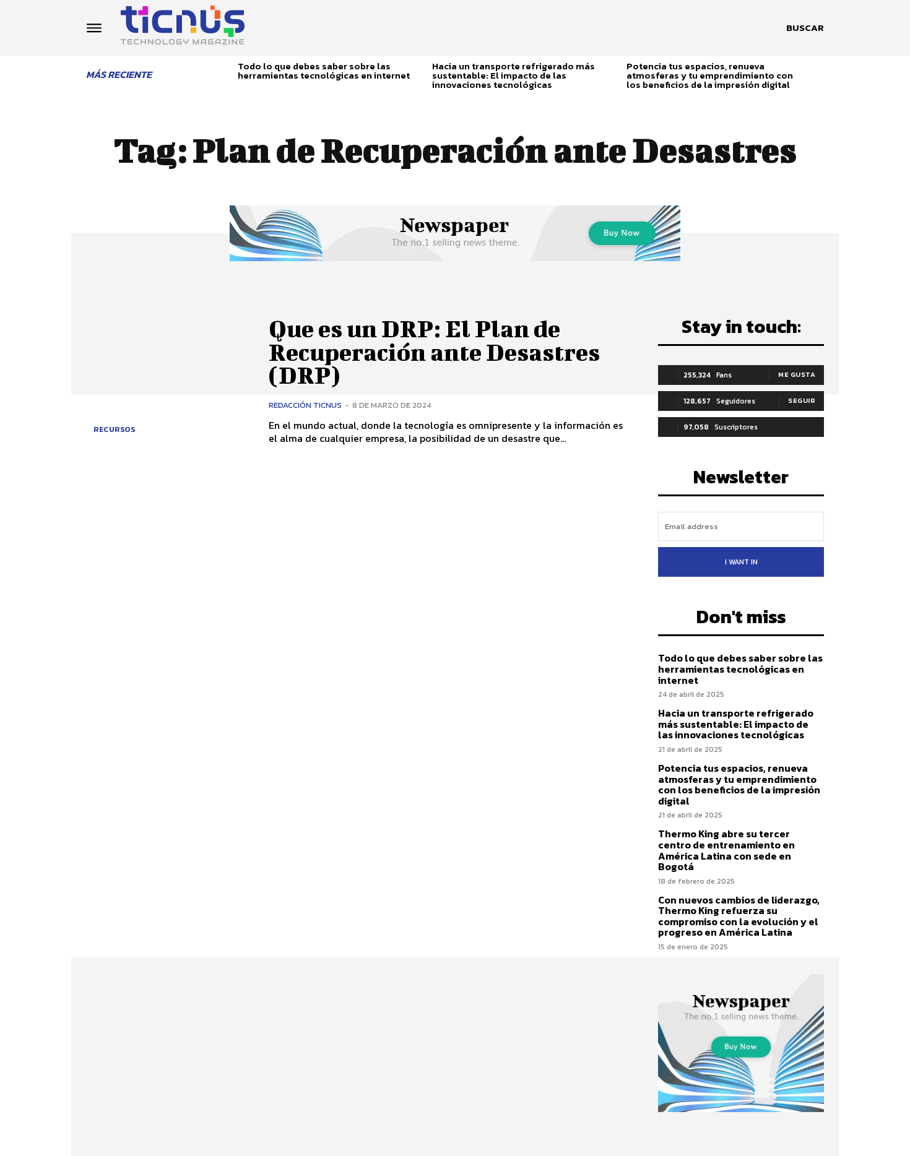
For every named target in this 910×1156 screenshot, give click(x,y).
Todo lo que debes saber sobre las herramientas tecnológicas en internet (324, 70)
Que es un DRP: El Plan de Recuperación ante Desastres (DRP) (434, 352)
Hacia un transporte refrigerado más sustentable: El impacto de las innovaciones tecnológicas (513, 75)
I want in (741, 561)
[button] (805, 28)
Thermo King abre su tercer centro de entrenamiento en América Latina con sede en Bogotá (726, 850)
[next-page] (819, 72)
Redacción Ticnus (305, 405)
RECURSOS (114, 429)
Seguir (801, 400)
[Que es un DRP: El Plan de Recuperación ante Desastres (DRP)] (168, 381)
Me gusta (796, 374)
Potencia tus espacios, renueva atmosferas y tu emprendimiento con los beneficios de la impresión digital (709, 75)
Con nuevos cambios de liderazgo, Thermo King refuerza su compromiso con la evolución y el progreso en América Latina (739, 916)
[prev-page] (224, 72)
